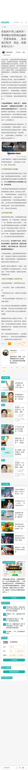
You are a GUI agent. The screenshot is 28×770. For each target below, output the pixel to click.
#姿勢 (23, 367)
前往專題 (14, 597)
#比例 (11, 367)
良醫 (2, 27)
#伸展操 (4, 367)
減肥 (5, 27)
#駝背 (17, 367)
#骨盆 (3, 371)
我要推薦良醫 (14, 672)
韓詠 (23, 52)
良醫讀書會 (9, 52)
